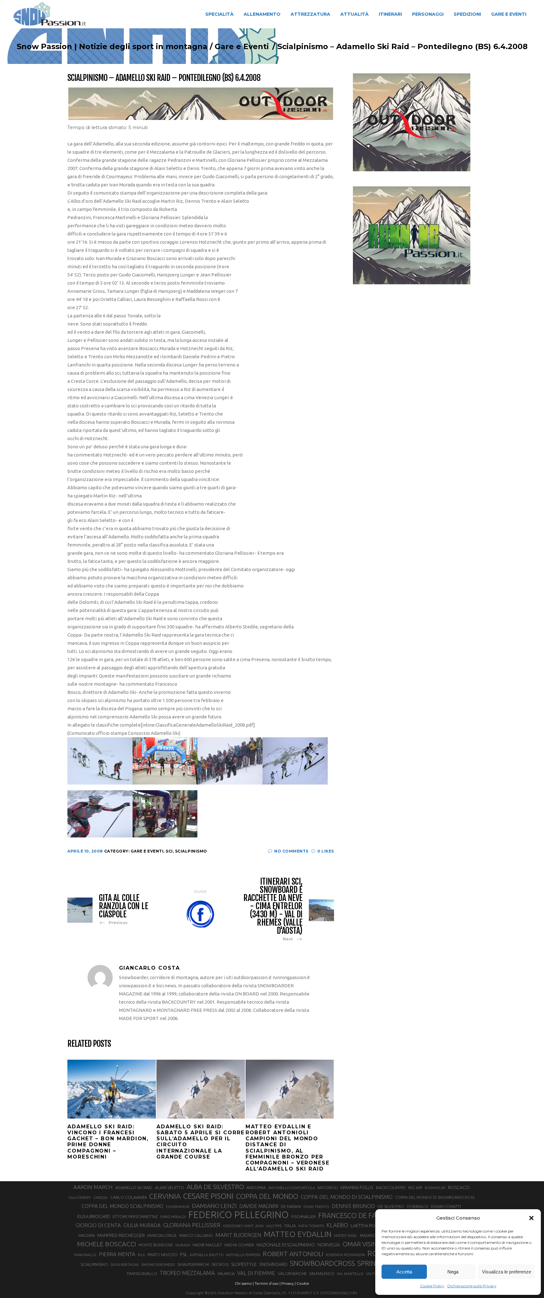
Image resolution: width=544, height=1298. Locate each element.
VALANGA (226, 1273)
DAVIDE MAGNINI (258, 1206)
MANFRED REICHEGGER (121, 1235)
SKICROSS (220, 1264)
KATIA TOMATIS (311, 1226)
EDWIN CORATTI (446, 1206)
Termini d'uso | (267, 1283)
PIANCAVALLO (85, 1255)
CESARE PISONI (208, 1196)
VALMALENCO (321, 1273)
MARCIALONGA (162, 1235)
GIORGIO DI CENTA (98, 1225)
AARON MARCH (93, 1187)
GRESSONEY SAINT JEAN (243, 1226)
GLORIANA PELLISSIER (191, 1225)
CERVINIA (165, 1196)
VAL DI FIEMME (256, 1273)
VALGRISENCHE (292, 1273)
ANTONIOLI (327, 1188)
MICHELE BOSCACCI (106, 1244)
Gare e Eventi (242, 46)
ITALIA (290, 1225)
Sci (169, 851)
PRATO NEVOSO (162, 1254)
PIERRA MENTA (117, 1254)
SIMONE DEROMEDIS (158, 1265)
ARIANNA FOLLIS (356, 1187)
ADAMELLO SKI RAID (133, 1187)
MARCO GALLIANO (196, 1235)
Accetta (404, 1271)
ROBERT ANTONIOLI (293, 1253)
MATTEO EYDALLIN (298, 1234)
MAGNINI (86, 1235)
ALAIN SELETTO (169, 1187)
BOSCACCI (458, 1187)
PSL (183, 1254)
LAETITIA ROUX (366, 1225)
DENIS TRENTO (316, 1206)
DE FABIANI (291, 1206)
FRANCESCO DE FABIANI (356, 1215)
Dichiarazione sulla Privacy (471, 1286)
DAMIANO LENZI (214, 1205)
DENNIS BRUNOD (353, 1206)
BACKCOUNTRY (391, 1187)
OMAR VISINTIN (365, 1244)
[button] (531, 1218)
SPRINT (368, 1263)
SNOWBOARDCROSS (322, 1263)
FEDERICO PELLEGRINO (238, 1215)
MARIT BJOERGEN (238, 1235)
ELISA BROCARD (93, 1216)
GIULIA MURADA (142, 1225)
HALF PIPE (274, 1226)
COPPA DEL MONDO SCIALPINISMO (122, 1206)
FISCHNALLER (303, 1216)
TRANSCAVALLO (142, 1273)
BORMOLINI (435, 1188)
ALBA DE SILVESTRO (215, 1186)
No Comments (291, 851)
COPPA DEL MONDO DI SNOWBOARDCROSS (434, 1197)
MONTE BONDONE (156, 1245)
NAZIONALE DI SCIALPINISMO (286, 1244)
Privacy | (288, 1283)
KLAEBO (337, 1225)
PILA (141, 1255)
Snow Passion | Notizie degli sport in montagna (112, 46)
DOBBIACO (417, 1206)
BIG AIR (415, 1187)
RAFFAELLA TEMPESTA (243, 1255)
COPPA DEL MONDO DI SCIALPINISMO (347, 1197)
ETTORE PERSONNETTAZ (135, 1216)
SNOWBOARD (273, 1264)
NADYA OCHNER (239, 1245)
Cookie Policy (432, 1286)
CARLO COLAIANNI (128, 1197)
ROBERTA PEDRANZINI (345, 1255)
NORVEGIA (329, 1244)
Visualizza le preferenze (506, 1271)
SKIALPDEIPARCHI (193, 1264)
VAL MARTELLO (350, 1274)
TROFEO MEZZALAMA (187, 1273)
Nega (452, 1271)
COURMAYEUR (178, 1207)
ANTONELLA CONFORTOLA (291, 1188)
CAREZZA (100, 1197)
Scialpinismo (191, 851)
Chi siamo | (244, 1283)
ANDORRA (256, 1187)
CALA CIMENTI (79, 1197)
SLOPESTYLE (244, 1264)
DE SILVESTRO (390, 1206)
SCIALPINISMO (94, 1264)
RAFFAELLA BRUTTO (207, 1255)
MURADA (182, 1245)
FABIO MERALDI (173, 1217)
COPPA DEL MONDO (267, 1196)
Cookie (303, 1283)
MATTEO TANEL (345, 1236)
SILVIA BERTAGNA (124, 1265)
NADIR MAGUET (207, 1245)
